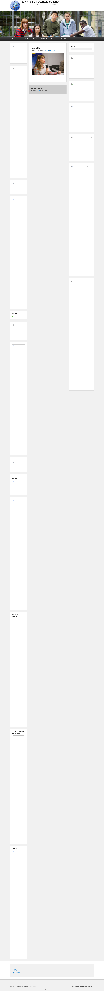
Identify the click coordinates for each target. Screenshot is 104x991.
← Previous (58, 45)
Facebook (77, 983)
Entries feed (15, 970)
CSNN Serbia (44, 38)
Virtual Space (74, 38)
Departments (54, 38)
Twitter (80, 983)
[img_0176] (48, 74)
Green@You (64, 38)
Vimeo (93, 983)
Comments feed (16, 972)
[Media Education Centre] (52, 24)
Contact (82, 38)
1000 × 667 (47, 50)
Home (13, 38)
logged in (38, 90)
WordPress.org (16, 973)
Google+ (83, 983)
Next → (63, 45)
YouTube (90, 983)
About (20, 38)
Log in (14, 969)
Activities (27, 38)
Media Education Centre (40, 2)
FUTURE (35, 38)
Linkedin (86, 983)
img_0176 (52, 50)
